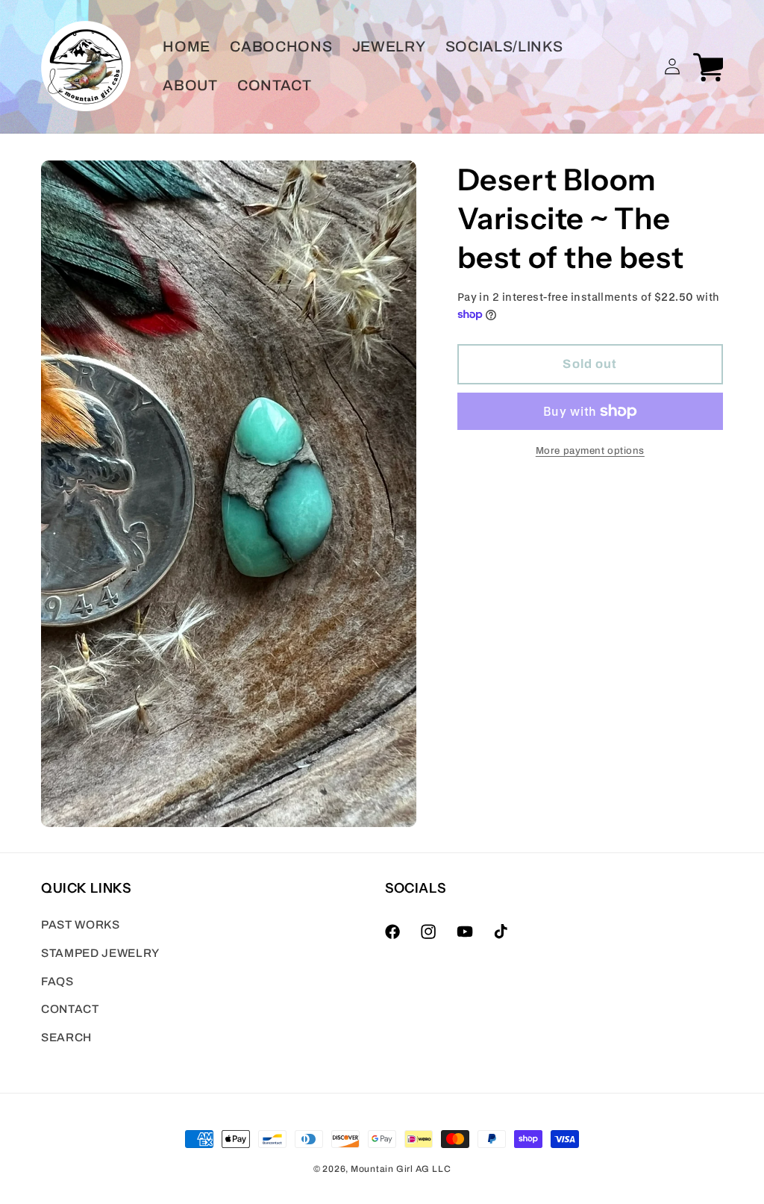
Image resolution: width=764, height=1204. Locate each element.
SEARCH (66, 1037)
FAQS (57, 981)
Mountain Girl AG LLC (401, 1169)
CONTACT (70, 1008)
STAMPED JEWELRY (100, 952)
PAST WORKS (80, 924)
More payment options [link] (590, 450)
